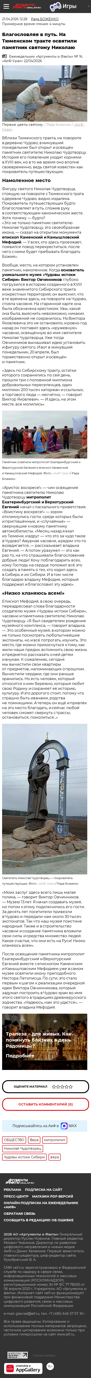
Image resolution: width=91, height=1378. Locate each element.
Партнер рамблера (44, 1355)
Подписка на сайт (43, 1190)
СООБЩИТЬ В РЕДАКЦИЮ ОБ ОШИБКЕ (39, 1220)
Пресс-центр (16, 1196)
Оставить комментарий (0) (45, 1104)
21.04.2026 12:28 (14, 19)
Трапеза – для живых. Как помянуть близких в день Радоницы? (38, 1040)
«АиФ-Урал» (61, 473)
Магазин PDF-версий (52, 1196)
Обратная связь (19, 1214)
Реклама (12, 1190)
